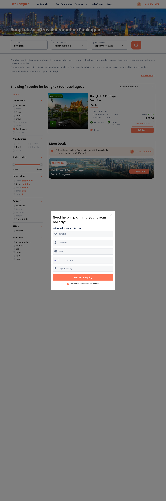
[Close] (111, 215)
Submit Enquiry (83, 277)
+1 (58, 260)
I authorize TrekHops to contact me (85, 283)
